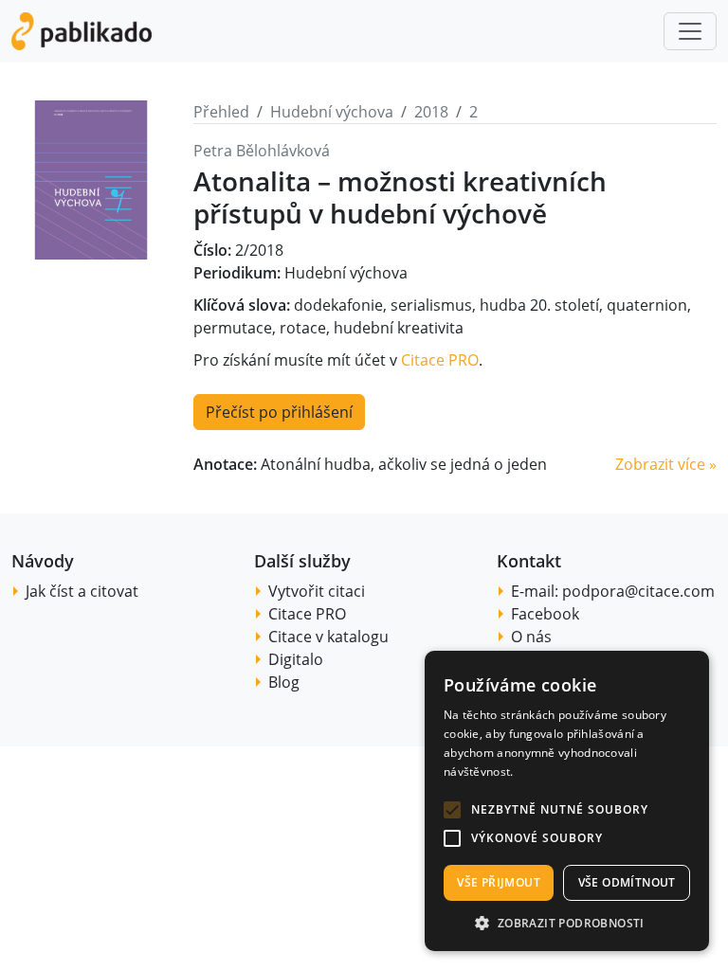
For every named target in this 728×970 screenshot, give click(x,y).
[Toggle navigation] (690, 31)
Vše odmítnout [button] (627, 882)
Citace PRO (440, 360)
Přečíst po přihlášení (279, 412)
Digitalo (295, 659)
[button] (452, 810)
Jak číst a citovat (82, 591)
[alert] (567, 801)
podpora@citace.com (638, 591)
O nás (531, 636)
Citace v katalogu (328, 636)
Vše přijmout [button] (498, 882)
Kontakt (529, 560)
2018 (431, 111)
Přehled (221, 111)
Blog (284, 682)
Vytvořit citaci (316, 591)
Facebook (545, 613)
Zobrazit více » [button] (666, 464)
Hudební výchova (331, 111)
